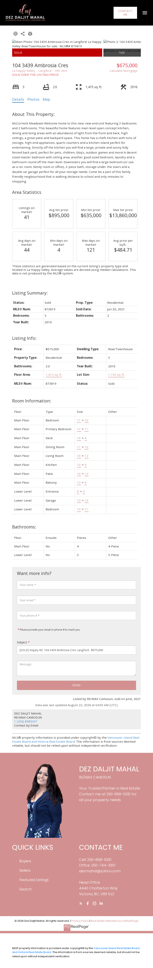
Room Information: (31, 401)
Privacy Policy (80, 921)
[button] (125, 13)
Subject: (22, 642)
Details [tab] (18, 99)
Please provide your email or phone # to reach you (49, 629)
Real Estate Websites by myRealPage (114, 921)
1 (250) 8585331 (25, 721)
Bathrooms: (24, 527)
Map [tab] (46, 99)
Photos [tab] (33, 99)
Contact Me (125, 12)
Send (76, 685)
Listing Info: (24, 338)
